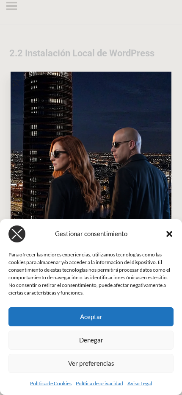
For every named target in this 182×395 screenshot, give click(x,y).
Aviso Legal (139, 383)
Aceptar (91, 316)
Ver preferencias (91, 363)
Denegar (91, 340)
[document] (91, 197)
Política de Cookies (51, 383)
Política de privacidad (99, 383)
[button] (169, 234)
